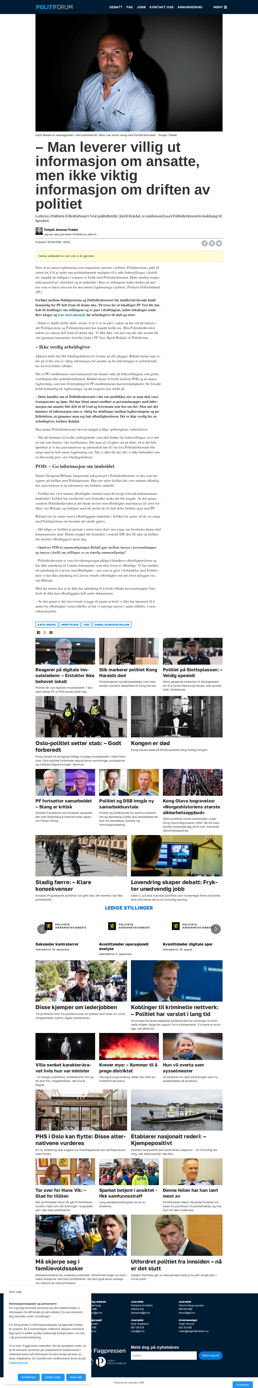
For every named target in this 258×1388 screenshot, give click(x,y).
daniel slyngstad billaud (112, 624)
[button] (42, 929)
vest (87, 624)
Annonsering (190, 7)
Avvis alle (76, 1377)
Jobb (141, 7)
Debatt (116, 7)
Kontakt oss (162, 7)
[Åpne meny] (220, 7)
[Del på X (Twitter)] (211, 242)
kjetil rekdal (47, 624)
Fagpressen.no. (18, 1362)
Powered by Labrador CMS (129, 1382)
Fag (130, 7)
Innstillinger (242, 1384)
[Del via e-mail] (218, 242)
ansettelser (70, 624)
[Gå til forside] (70, 7)
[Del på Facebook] (204, 242)
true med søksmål (71, 314)
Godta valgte (53, 1377)
